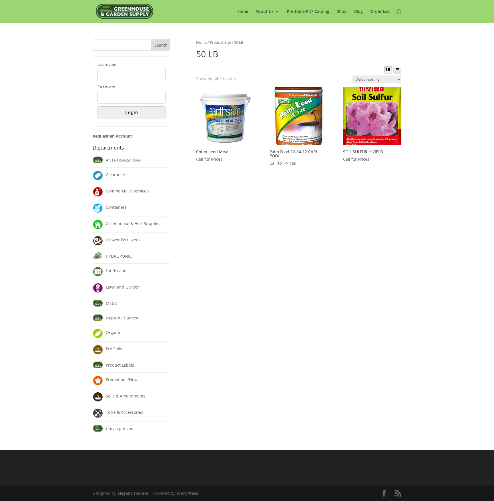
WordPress (187, 493)
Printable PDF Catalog (308, 11)
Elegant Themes (133, 493)
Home (242, 11)
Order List (380, 11)
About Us (265, 11)
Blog (358, 11)
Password (106, 87)
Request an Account (112, 136)
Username (106, 64)
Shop (342, 11)
